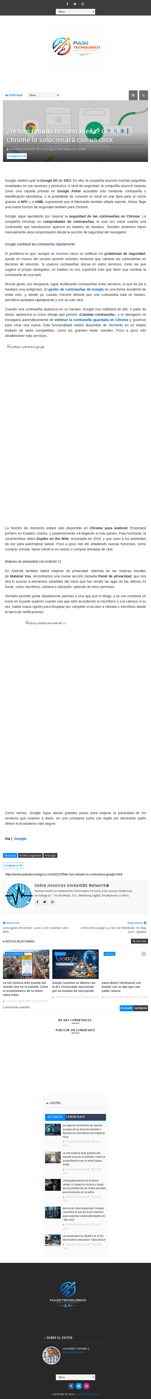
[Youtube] (63, 1384)
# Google (50, 855)
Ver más (141, 941)
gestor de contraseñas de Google (76, 289)
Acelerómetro (14, 953)
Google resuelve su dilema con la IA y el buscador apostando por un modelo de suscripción (73, 987)
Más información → (74, 1352)
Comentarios (75, 1117)
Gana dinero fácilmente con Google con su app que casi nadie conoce (121, 987)
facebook (140, 1008)
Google (60, 953)
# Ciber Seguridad (30, 855)
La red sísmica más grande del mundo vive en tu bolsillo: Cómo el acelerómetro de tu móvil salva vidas (25, 989)
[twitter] (75, 4)
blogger (126, 1008)
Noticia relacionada (20, 941)
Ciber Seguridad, (67, 149)
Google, (82, 149)
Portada (15, 95)
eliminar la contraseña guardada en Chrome (91, 320)
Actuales (55, 1117)
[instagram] (83, 4)
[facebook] (67, 4)
